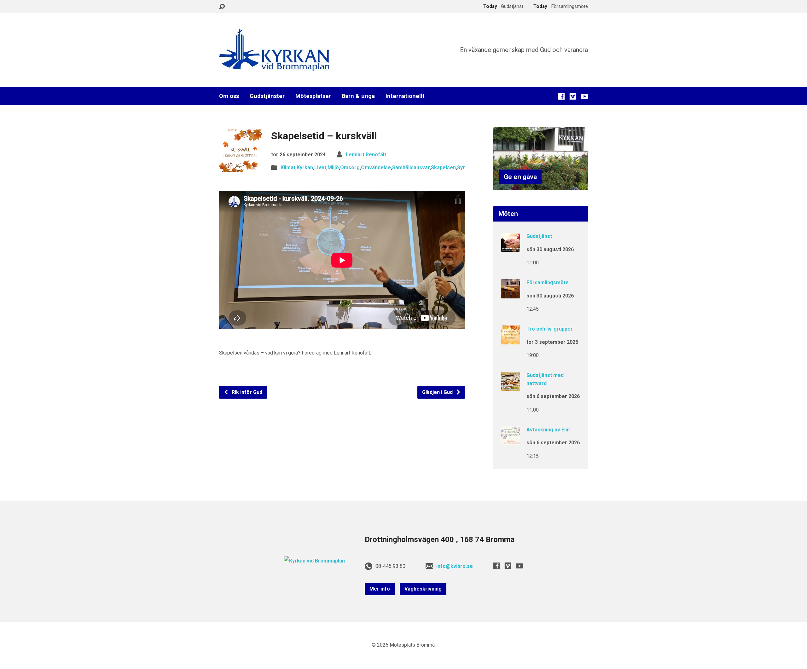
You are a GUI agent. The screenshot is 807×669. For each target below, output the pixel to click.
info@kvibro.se (454, 566)
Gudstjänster (267, 96)
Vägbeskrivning (423, 589)
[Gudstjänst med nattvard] (510, 386)
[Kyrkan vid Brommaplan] (314, 561)
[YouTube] (584, 96)
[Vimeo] (573, 96)
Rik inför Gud (246, 392)
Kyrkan (305, 167)
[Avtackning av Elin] (510, 441)
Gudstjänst (539, 236)
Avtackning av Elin (548, 430)
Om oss (229, 96)
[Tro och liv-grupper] (510, 340)
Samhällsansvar (411, 167)
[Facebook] (561, 96)
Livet (320, 167)
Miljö (333, 167)
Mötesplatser (313, 96)
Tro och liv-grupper (549, 329)
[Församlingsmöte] (510, 294)
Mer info (379, 589)
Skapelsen (443, 167)
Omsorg (350, 167)
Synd (462, 167)
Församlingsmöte (547, 282)
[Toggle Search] (222, 7)
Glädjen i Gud (438, 392)
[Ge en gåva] (540, 185)
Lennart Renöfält (366, 155)
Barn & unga (358, 96)
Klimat (288, 167)
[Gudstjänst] (510, 248)
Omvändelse (376, 167)
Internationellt (405, 96)
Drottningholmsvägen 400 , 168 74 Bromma (439, 539)
